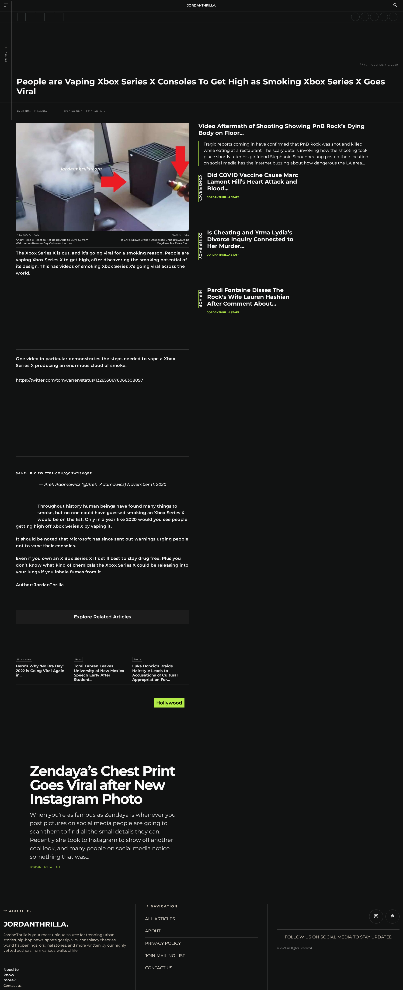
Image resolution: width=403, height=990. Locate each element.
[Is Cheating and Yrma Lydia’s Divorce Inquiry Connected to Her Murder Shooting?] (343, 255)
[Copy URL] (146, 602)
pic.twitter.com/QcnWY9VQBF (61, 473)
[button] (395, 5)
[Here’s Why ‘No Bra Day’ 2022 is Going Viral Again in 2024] (44, 639)
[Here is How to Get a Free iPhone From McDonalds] (355, 17)
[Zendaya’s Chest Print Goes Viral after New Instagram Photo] (102, 732)
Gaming (6, 57)
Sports (137, 659)
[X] (69, 602)
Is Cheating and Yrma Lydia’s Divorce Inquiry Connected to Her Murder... (250, 239)
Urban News (24, 659)
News (78, 659)
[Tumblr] (113, 602)
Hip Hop (200, 299)
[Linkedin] (91, 602)
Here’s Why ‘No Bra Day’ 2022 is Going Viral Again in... (40, 670)
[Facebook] (58, 602)
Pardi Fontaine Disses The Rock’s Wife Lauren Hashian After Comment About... (248, 297)
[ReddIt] (102, 602)
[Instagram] (376, 917)
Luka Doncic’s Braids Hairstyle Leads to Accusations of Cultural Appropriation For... (155, 673)
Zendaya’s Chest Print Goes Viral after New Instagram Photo (102, 784)
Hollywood (169, 703)
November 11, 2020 (146, 484)
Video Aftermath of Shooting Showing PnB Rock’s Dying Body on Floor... (281, 129)
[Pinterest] (80, 602)
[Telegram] (124, 602)
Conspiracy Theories (200, 188)
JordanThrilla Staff (35, 111)
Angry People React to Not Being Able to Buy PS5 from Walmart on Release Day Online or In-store (52, 241)
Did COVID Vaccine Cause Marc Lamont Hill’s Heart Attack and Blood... (252, 182)
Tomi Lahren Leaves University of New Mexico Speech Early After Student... (99, 673)
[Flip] (135, 602)
